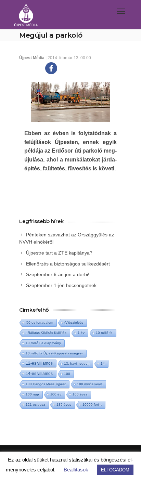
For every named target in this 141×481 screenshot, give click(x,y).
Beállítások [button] (76, 469)
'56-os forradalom (39, 322)
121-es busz (35, 404)
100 (67, 374)
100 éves (80, 394)
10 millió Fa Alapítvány (43, 343)
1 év (81, 333)
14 (103, 363)
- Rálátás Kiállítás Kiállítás (46, 333)
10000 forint (92, 404)
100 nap (32, 394)
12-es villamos (39, 363)
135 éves (63, 404)
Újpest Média (31, 57)
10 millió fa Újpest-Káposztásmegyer (54, 353)
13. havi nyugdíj (76, 363)
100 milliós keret (89, 384)
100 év (55, 394)
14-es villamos (39, 373)
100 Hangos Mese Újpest (46, 384)
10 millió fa (104, 333)
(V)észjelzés (73, 322)
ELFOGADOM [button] (115, 469)
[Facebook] (51, 68)
